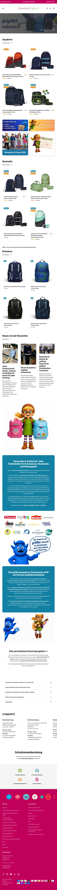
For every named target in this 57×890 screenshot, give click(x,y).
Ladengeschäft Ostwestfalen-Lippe (10, 814)
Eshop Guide (5, 884)
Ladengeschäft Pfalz (7, 828)
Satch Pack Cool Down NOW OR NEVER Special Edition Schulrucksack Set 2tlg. (39, 235)
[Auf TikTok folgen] (15, 874)
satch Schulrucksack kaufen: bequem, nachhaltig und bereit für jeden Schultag (9, 372)
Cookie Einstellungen (33, 827)
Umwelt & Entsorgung (34, 824)
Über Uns (4, 807)
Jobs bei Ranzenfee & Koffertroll (10, 810)
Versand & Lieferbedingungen (36, 810)
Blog (3, 841)
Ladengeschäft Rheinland (9, 822)
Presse (4, 844)
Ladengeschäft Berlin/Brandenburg (7, 818)
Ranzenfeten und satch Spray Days (11, 839)
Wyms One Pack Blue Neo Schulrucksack (14, 286)
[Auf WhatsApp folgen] (19, 874)
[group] (28, 23)
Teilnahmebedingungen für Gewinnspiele (35, 830)
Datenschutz (31, 818)
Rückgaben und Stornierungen (36, 834)
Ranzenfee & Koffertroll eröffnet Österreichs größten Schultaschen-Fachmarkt (45, 364)
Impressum (5, 847)
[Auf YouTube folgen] (11, 874)
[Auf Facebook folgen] (3, 874)
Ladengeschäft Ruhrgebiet (9, 830)
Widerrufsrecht (32, 816)
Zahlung (30, 813)
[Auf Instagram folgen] (7, 874)
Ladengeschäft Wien (7, 833)
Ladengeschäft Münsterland (9, 825)
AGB (29, 821)
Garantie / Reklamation (34, 807)
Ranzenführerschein (7, 836)
